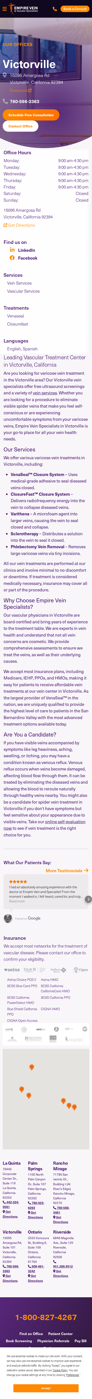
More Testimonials (64, 870)
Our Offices (18, 44)
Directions (19, 90)
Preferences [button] (72, 1375)
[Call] (55, 9)
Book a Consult (75, 8)
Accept (46, 1388)
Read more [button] (17, 901)
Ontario (35, 1232)
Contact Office (20, 126)
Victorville (12, 1232)
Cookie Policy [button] (60, 1370)
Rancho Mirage (60, 1165)
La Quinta (12, 1163)
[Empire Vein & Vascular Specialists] (22, 9)
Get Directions (21, 225)
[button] (3, 899)
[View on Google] (8, 918)
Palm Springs (35, 1165)
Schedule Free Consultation (31, 114)
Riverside (62, 1232)
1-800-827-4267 (46, 1316)
